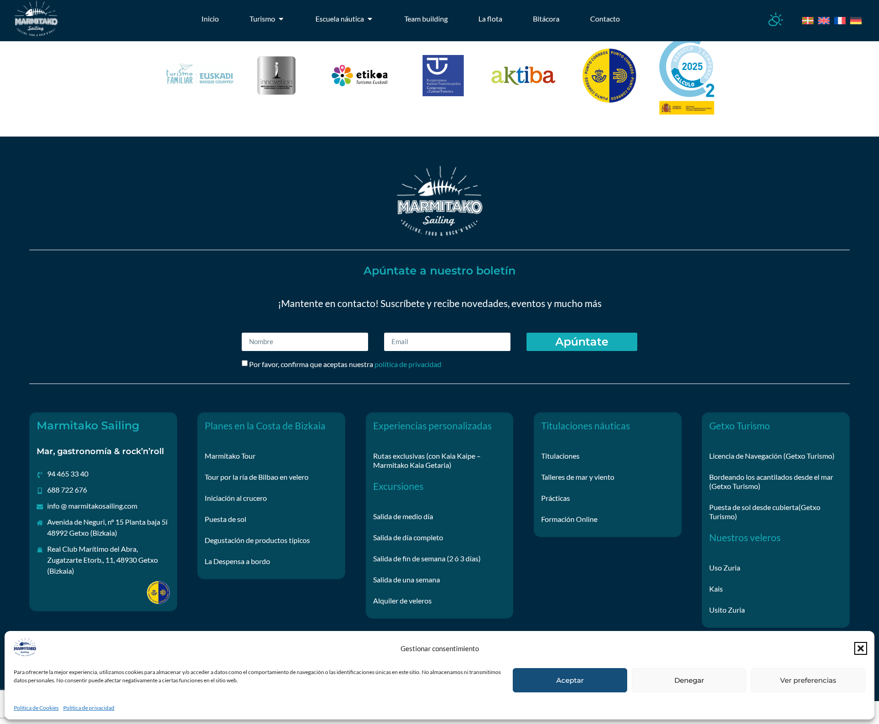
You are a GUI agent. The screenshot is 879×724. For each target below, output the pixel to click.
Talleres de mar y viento (577, 476)
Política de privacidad (88, 707)
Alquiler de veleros (402, 600)
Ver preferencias (808, 680)
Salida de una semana (406, 579)
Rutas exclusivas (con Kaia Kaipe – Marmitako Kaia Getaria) (427, 460)
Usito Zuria (727, 609)
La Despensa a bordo (237, 561)
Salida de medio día (403, 516)
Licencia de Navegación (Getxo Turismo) (772, 455)
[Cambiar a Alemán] (852, 19)
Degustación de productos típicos (257, 540)
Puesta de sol (225, 519)
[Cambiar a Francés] (836, 19)
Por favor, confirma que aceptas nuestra (345, 364)
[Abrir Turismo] (281, 18)
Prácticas (555, 498)
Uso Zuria (724, 567)
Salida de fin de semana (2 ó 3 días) (427, 558)
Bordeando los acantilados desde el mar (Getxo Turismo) (771, 481)
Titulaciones (560, 455)
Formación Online (569, 519)
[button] (860, 648)
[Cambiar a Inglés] (820, 19)
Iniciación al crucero (236, 498)
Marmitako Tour (230, 455)
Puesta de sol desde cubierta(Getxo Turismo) (764, 512)
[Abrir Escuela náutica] (370, 18)
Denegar (689, 680)
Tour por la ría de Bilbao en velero (257, 476)
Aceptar (570, 680)
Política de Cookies (36, 707)
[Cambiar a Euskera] (804, 19)
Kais (716, 588)
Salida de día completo (408, 537)
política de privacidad (407, 364)
